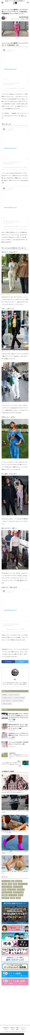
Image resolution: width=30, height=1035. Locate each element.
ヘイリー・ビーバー (22, 883)
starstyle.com (7, 294)
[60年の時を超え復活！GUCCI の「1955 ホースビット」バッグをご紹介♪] (15, 829)
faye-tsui (20, 895)
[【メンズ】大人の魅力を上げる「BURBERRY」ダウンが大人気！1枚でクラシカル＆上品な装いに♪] (15, 789)
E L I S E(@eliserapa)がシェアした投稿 (15, 88)
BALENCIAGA (5, 897)
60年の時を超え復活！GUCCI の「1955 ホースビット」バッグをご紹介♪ (14, 831)
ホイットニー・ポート (17, 700)
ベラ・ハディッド (6, 700)
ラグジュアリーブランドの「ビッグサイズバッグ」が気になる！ (15, 811)
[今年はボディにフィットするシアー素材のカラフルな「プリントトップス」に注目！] (5, 737)
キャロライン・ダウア (7, 886)
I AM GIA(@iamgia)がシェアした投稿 (15, 629)
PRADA (4, 889)
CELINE (18, 897)
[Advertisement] (15, 1006)
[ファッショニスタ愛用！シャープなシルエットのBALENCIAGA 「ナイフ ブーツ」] (15, 849)
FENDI (15, 883)
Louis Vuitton (19, 881)
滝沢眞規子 (4, 895)
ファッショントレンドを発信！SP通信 (20, 18)
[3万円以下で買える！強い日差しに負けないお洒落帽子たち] (15, 869)
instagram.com (7, 37)
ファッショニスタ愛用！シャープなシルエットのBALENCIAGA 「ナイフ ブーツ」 (15, 852)
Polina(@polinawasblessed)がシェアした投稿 (15, 226)
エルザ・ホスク (20, 889)
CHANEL (4, 883)
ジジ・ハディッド (11, 889)
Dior (13, 881)
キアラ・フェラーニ (18, 886)
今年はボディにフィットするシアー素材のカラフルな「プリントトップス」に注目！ (18, 735)
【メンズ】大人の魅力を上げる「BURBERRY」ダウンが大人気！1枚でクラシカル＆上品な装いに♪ (15, 791)
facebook (8, 661)
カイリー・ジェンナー (14, 694)
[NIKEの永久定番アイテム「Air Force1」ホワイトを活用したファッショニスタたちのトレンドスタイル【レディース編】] (5, 718)
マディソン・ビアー (7, 703)
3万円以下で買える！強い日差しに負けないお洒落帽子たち (15, 872)
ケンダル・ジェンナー (7, 697)
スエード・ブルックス (19, 697)
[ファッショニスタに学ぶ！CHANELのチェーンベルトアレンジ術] (5, 746)
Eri (6, 17)
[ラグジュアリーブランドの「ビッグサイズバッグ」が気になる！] (15, 809)
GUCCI (9, 883)
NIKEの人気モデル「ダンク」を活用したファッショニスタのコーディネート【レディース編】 (18, 726)
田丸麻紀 (12, 897)
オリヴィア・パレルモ (18, 892)
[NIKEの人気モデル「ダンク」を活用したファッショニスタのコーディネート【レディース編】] (5, 728)
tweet (22, 661)
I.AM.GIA (5, 694)
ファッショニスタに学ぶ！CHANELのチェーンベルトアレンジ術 (18, 743)
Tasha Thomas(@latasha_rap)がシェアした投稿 (15, 167)
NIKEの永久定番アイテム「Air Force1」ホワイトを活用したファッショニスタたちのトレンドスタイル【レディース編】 (18, 716)
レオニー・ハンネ (6, 881)
